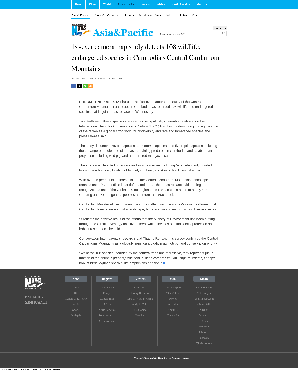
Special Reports (173, 287)
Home (78, 4)
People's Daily (204, 287)
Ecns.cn (204, 337)
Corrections (173, 304)
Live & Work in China (140, 298)
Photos (182, 15)
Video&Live (173, 293)
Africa (161, 4)
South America (107, 315)
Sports (75, 309)
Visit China (140, 309)
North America (181, 4)
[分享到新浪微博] (90, 86)
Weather (140, 315)
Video (195, 15)
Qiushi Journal (204, 343)
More (202, 4)
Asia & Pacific (126, 4)
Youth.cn (204, 315)
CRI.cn (204, 309)
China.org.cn (204, 293)
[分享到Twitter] (79, 86)
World (107, 4)
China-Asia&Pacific (106, 15)
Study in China (140, 304)
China (92, 4)
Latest (170, 15)
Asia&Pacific (80, 15)
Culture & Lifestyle (76, 298)
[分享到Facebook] (73, 86)
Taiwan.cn (204, 326)
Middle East (107, 298)
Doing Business (140, 293)
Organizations (107, 321)
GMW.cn (204, 332)
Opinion (129, 15)
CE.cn (204, 321)
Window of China (150, 15)
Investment (140, 287)
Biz (76, 293)
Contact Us (173, 315)
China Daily (204, 304)
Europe (145, 4)
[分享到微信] (85, 86)
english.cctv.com (204, 298)
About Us (173, 309)
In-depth (76, 315)
